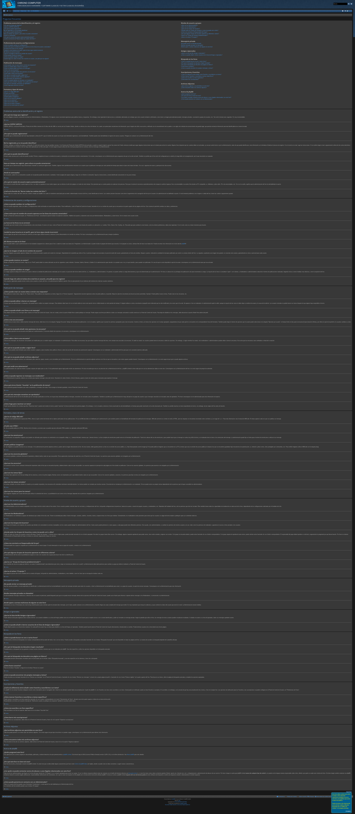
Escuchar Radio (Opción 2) (184, 804)
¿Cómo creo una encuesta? (11, 70)
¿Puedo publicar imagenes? (11, 96)
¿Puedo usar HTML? (9, 93)
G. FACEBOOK (35, 11)
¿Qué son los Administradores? (189, 25)
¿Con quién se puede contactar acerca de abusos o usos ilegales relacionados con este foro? (206, 97)
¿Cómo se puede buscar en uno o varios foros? (193, 61)
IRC (29, 11)
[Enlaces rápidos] (4, 11)
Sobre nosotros (303, 796)
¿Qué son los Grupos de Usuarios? (190, 28)
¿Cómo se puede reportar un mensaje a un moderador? (18, 80)
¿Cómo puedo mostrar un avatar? (13, 55)
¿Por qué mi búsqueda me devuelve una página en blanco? (197, 64)
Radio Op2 (23, 11)
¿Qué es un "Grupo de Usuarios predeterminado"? (194, 35)
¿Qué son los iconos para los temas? (14, 105)
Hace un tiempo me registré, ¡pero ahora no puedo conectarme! (21, 33)
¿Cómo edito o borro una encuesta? (13, 73)
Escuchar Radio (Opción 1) (171, 804)
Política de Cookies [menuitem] (292, 796)
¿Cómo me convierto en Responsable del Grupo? (194, 32)
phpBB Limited (67, 754)
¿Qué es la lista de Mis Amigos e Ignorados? (193, 53)
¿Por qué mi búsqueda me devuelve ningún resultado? (195, 63)
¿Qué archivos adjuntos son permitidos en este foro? (195, 86)
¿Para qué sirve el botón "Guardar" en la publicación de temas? (21, 82)
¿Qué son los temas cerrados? (12, 103)
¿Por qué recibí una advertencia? (13, 78)
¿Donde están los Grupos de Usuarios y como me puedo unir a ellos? (199, 30)
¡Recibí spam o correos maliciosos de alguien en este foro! (197, 47)
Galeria (350, 11)
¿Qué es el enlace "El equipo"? (189, 37)
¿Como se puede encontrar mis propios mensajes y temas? (197, 68)
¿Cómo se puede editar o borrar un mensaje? (16, 66)
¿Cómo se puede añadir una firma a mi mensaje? (17, 68)
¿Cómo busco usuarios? (187, 66)
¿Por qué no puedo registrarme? (12, 28)
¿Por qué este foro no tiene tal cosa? (191, 95)
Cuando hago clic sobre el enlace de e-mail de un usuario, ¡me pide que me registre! (26, 58)
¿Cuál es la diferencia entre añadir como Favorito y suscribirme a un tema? (201, 74)
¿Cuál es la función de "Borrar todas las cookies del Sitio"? (20, 38)
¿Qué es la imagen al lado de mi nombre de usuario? (18, 53)
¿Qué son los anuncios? (10, 100)
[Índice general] (10, 4)
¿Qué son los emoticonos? (11, 95)
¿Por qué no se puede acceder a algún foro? (16, 75)
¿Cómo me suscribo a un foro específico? (192, 77)
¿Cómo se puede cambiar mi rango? (13, 57)
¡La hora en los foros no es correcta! (13, 48)
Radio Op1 (16, 11)
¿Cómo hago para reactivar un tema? (14, 85)
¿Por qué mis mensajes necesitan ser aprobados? (17, 83)
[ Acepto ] (348, 811)
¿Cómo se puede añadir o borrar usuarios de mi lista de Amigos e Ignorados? (201, 55)
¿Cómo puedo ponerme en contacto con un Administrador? (196, 99)
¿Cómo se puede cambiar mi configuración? (15, 45)
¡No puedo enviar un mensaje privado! (191, 43)
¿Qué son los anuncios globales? (13, 98)
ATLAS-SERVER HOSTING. (180, 801)
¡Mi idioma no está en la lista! (12, 52)
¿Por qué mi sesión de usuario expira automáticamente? (19, 37)
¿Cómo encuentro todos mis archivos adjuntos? (194, 87)
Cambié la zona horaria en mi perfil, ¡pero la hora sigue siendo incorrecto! (23, 50)
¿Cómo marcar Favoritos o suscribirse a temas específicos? (197, 76)
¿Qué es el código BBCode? (11, 91)
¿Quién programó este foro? (188, 94)
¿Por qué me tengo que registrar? (13, 25)
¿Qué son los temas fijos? (11, 101)
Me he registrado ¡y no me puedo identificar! (15, 30)
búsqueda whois (133, 773)
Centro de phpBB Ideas (81, 764)
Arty (179, 800)
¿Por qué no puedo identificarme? (13, 32)
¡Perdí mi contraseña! (9, 35)
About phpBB (130, 754)
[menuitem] (9, 11)
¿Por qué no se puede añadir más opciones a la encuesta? (19, 71)
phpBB (183, 243)
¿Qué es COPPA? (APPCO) (11, 27)
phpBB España (183, 803)
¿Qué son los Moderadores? (188, 27)
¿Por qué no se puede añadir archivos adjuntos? (17, 76)
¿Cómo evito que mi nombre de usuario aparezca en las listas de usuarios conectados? (27, 47)
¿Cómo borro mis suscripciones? (190, 79)
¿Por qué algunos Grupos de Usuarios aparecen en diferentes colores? (200, 33)
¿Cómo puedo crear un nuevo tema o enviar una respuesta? (20, 65)
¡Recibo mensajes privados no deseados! (192, 45)
